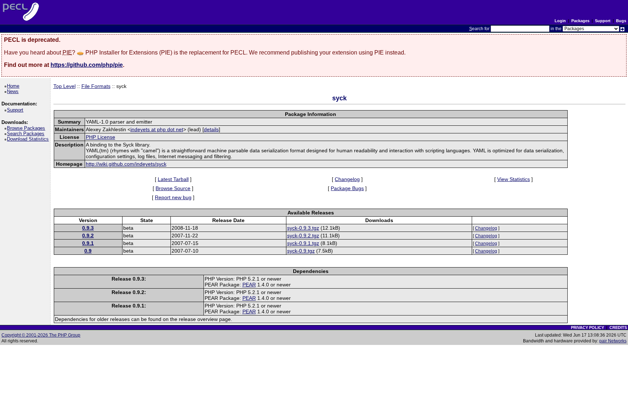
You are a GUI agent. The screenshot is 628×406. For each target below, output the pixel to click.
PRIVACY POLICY (587, 327)
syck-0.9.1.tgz (303, 243)
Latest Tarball (173, 179)
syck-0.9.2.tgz (303, 235)
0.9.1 (88, 243)
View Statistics (513, 179)
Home (14, 86)
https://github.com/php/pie (87, 65)
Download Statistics (29, 139)
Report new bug (173, 197)
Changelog (347, 179)
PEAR (249, 285)
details (211, 129)
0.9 (88, 251)
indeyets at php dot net (156, 129)
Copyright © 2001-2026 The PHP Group (40, 335)
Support (603, 21)
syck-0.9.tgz (301, 251)
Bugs (621, 21)
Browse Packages (27, 128)
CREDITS (618, 327)
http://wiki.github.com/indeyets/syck (126, 164)
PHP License (100, 137)
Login (560, 21)
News (14, 91)
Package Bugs (347, 188)
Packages (580, 21)
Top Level (64, 86)
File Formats (95, 86)
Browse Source (173, 188)
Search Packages (27, 133)
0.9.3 (88, 228)
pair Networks (613, 340)
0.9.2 (88, 235)
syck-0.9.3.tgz (303, 228)
